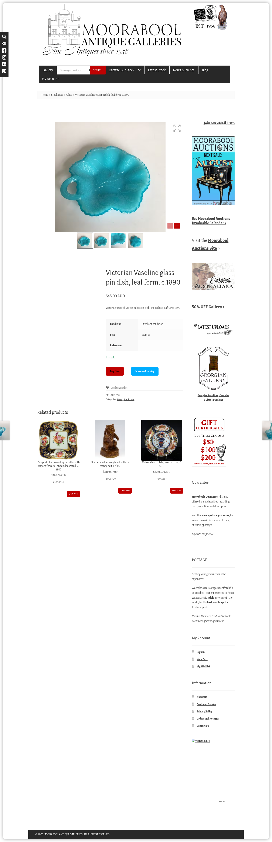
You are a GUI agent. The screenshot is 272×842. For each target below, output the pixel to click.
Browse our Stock (121, 70)
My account (50, 79)
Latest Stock (157, 70)
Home (44, 94)
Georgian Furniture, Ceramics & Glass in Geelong (213, 397)
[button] (177, 128)
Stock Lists (57, 94)
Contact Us (203, 725)
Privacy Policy (204, 711)
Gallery (48, 70)
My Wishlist (203, 666)
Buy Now (115, 371)
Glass (69, 94)
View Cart (202, 659)
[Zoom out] (170, 226)
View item (73, 494)
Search (97, 70)
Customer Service (206, 704)
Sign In (201, 652)
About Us (202, 697)
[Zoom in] (177, 226)
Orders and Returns (208, 718)
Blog (205, 70)
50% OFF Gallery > (208, 306)
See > (211, 221)
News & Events (183, 70)
